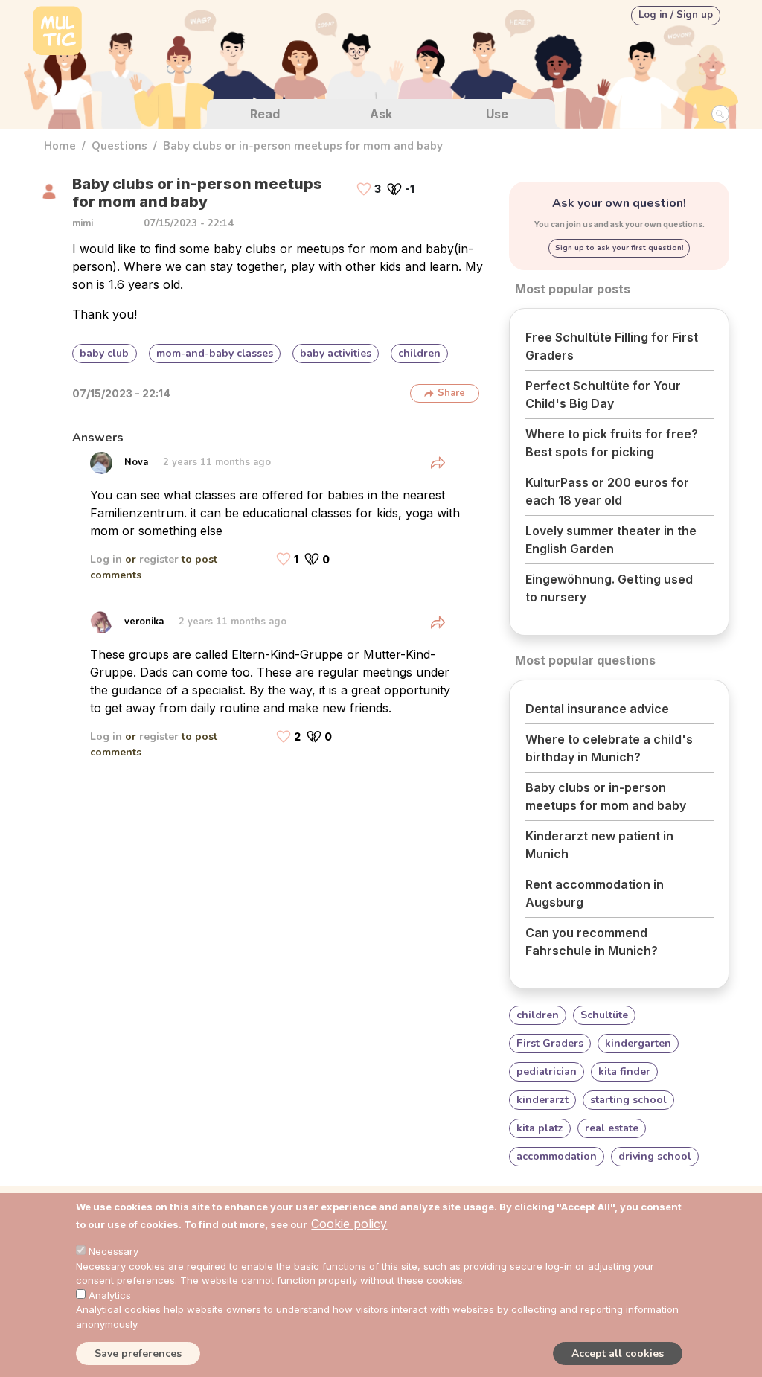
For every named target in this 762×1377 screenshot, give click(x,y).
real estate (611, 1128)
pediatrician (546, 1071)
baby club (104, 353)
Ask (381, 113)
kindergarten (638, 1043)
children (419, 353)
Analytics (110, 1295)
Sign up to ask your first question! (619, 248)
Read (265, 113)
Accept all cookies (618, 1353)
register (159, 559)
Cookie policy (349, 1223)
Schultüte (604, 1015)
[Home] (57, 32)
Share (451, 393)
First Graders (549, 1043)
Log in (106, 559)
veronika (144, 621)
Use (497, 113)
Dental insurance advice (597, 708)
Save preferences (138, 1353)
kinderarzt (542, 1100)
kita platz (539, 1128)
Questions (119, 145)
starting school (628, 1100)
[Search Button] (720, 114)
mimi (82, 223)
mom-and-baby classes (214, 353)
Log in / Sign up (675, 15)
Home (60, 145)
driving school (654, 1156)
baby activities (335, 353)
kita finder (624, 1071)
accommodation (556, 1156)
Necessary (113, 1251)
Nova (136, 462)
